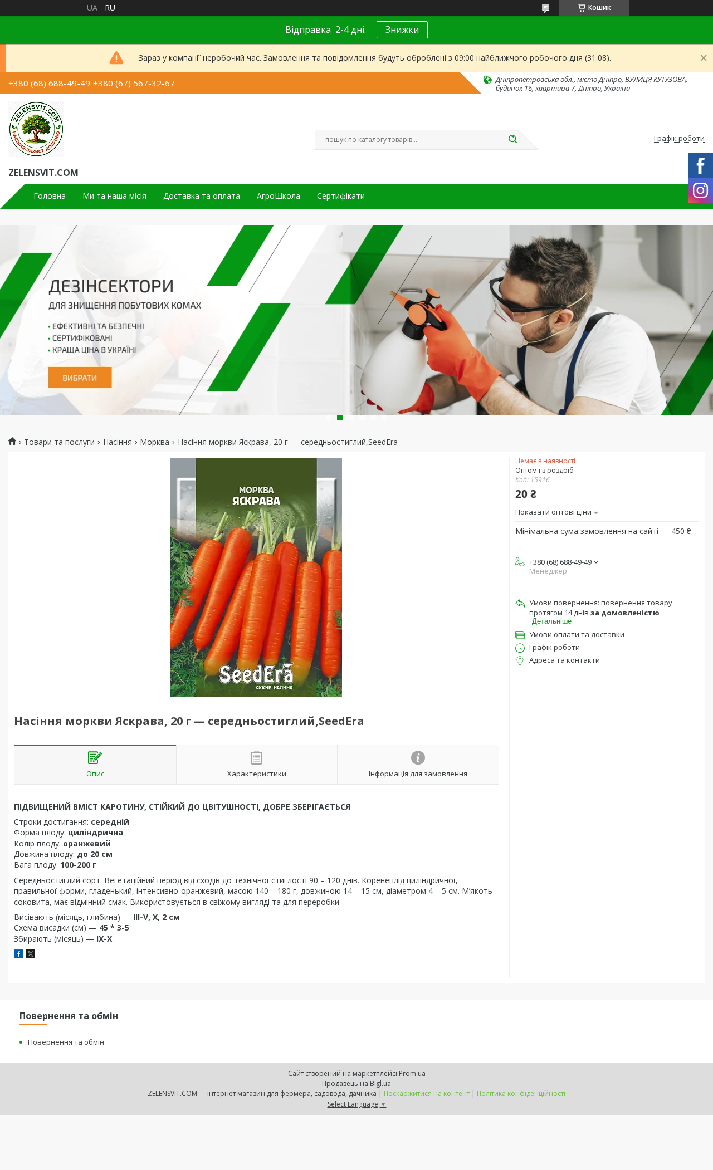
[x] (30, 955)
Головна (49, 196)
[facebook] (18, 955)
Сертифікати (341, 196)
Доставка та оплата (201, 196)
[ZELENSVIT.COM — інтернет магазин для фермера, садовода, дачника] (36, 129)
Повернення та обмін (66, 1042)
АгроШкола (278, 196)
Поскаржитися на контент (427, 1093)
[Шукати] (512, 140)
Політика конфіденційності (521, 1093)
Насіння (117, 442)
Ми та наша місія (114, 196)
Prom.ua (412, 1073)
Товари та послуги (59, 442)
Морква (154, 442)
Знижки (402, 29)
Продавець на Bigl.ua (356, 1083)
